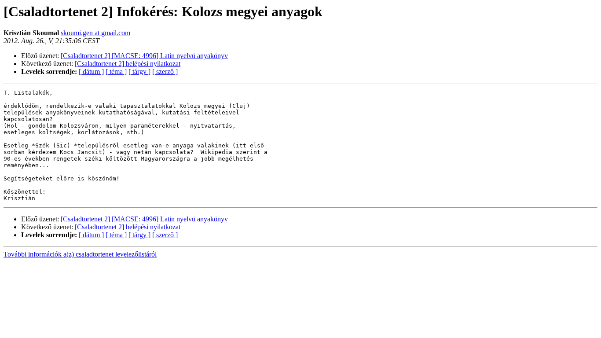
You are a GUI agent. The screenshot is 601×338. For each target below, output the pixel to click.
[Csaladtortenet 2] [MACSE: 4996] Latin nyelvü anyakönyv (144, 55)
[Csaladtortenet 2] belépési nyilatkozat (127, 63)
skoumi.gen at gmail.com (95, 33)
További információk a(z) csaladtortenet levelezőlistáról (80, 254)
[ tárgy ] (139, 71)
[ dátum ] (91, 71)
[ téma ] (116, 71)
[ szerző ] (165, 71)
